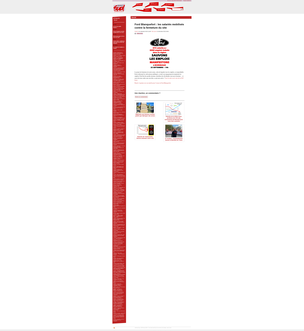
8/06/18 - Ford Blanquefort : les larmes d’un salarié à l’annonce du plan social (119, 225)
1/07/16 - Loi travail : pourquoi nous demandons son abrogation (118, 320)
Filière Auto (140, 33)
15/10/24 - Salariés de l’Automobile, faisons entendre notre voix (118, 74)
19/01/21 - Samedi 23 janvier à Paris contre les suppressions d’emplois (119, 143)
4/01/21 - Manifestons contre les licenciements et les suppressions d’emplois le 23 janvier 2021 (119, 147)
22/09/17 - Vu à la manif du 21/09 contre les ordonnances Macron (118, 281)
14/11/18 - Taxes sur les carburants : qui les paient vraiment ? (118, 211)
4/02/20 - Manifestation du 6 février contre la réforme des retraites (118, 167)
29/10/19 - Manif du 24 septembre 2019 (117, 186)
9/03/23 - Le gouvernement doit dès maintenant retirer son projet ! (119, 107)
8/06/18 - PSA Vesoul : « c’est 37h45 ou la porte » (118, 228)
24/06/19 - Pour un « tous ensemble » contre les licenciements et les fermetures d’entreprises (118, 193)
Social (115, 20)
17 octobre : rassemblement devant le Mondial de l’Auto (174, 139)
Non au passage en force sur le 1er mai (118, 37)
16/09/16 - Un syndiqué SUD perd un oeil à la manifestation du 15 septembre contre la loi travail (118, 316)
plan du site (169, 327)
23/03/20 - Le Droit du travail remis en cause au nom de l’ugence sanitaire (118, 162)
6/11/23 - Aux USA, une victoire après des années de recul (119, 87)
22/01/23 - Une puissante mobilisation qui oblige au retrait (119, 118)
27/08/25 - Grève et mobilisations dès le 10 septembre (117, 65)
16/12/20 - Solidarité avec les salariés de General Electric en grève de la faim (118, 150)
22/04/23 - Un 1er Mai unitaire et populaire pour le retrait (119, 97)
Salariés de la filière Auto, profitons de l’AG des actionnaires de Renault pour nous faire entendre (174, 119)
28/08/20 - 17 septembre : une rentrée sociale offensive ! (118, 156)
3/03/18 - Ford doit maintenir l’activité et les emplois (118, 258)
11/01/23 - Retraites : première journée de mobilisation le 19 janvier (118, 120)
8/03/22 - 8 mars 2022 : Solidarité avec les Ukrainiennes (119, 125)
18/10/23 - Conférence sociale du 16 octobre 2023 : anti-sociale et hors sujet (118, 89)
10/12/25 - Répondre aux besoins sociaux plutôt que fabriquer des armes (118, 53)
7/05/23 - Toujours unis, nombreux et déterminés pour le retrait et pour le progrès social (119, 94)
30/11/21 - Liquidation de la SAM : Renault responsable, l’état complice (118, 132)
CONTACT (147, 10)
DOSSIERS (139, 4)
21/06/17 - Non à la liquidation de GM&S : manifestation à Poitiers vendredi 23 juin (118, 302)
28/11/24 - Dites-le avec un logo (119, 71)
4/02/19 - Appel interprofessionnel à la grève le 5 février (119, 206)
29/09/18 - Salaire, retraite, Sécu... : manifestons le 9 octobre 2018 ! (118, 216)
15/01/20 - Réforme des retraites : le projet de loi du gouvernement (118, 170)
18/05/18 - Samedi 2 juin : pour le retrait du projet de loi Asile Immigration (119, 235)
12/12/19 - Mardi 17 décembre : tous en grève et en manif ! (119, 179)
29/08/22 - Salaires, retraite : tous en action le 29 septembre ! (119, 123)
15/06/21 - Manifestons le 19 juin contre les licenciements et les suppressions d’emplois (119, 135)
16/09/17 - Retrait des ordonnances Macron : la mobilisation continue (117, 284)
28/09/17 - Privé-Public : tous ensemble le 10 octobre (118, 279)
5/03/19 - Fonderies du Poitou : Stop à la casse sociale (119, 201)
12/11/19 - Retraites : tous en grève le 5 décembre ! (118, 183)
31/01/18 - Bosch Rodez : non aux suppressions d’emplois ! (118, 264)
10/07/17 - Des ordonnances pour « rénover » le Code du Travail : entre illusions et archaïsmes (118, 293)
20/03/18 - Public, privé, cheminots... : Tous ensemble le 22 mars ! (119, 254)
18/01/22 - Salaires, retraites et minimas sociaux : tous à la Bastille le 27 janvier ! (119, 129)
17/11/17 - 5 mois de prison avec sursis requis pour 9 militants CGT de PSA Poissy (119, 268)
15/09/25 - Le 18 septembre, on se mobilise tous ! (119, 61)
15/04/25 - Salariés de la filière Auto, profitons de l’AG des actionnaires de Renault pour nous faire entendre (118, 69)
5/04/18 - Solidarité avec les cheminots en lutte (118, 248)
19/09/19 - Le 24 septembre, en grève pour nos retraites (119, 188)
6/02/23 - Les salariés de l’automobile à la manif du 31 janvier (118, 115)
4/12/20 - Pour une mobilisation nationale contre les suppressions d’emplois (119, 153)
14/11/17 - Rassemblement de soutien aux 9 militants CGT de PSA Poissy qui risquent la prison (119, 271)
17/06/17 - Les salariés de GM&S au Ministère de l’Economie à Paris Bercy (118, 305)
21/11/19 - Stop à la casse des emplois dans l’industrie (118, 181)
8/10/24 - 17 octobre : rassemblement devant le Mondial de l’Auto (117, 77)
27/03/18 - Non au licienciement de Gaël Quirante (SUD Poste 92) (119, 251)
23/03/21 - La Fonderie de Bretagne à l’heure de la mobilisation (118, 138)
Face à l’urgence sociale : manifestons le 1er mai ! (119, 32)
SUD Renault (153, 4)
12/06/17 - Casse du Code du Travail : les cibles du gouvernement (118, 309)
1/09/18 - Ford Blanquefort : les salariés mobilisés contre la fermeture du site (119, 219)
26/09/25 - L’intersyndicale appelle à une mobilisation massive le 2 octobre (118, 58)
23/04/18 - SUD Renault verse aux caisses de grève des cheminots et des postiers (118, 242)
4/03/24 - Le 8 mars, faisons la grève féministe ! (118, 82)
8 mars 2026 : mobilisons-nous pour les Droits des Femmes (119, 42)
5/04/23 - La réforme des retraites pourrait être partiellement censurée (117, 101)
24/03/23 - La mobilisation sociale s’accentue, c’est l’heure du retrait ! (119, 104)
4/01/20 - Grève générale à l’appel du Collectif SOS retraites (119, 175)
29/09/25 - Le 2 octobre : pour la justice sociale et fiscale (119, 56)
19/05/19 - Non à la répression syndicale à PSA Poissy (118, 199)
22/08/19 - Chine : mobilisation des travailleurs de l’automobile (118, 190)
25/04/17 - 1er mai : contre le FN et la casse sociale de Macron (119, 313)
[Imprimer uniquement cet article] (135, 34)
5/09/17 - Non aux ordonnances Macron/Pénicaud (119, 287)
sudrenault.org (137, 327)
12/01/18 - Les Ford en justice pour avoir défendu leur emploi (118, 266)
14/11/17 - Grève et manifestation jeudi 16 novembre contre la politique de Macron (119, 274)
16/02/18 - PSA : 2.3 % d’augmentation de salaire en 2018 (118, 261)
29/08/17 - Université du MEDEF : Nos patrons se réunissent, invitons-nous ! (118, 290)
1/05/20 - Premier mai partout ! (118, 160)
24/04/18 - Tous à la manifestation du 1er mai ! (118, 240)
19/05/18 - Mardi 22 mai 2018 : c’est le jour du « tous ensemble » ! (119, 232)
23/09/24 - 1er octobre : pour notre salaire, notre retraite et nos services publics (118, 80)
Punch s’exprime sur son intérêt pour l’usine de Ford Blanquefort (153, 83)
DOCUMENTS (169, 4)
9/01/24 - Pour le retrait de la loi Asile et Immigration (119, 85)
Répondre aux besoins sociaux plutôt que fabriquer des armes (145, 115)
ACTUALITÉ (161, 9)
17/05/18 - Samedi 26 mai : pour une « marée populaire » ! (119, 238)
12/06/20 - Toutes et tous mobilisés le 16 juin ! (117, 158)
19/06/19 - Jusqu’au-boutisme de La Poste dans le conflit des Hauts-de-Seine (119, 196)
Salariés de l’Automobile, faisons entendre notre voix (145, 137)
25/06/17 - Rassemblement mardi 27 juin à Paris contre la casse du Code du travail (118, 299)
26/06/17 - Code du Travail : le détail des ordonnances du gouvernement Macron (118, 296)
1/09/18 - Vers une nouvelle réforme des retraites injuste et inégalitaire (118, 222)
